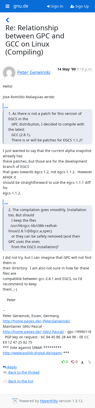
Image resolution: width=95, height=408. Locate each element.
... (6, 106)
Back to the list (20, 381)
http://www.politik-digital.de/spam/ (32, 352)
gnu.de (20, 6)
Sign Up (81, 6)
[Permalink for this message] (89, 362)
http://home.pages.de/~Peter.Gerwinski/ (36, 321)
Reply (11, 367)
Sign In (56, 6)
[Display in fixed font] (82, 362)
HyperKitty (49, 401)
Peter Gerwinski (33, 72)
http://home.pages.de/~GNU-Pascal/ (33, 331)
